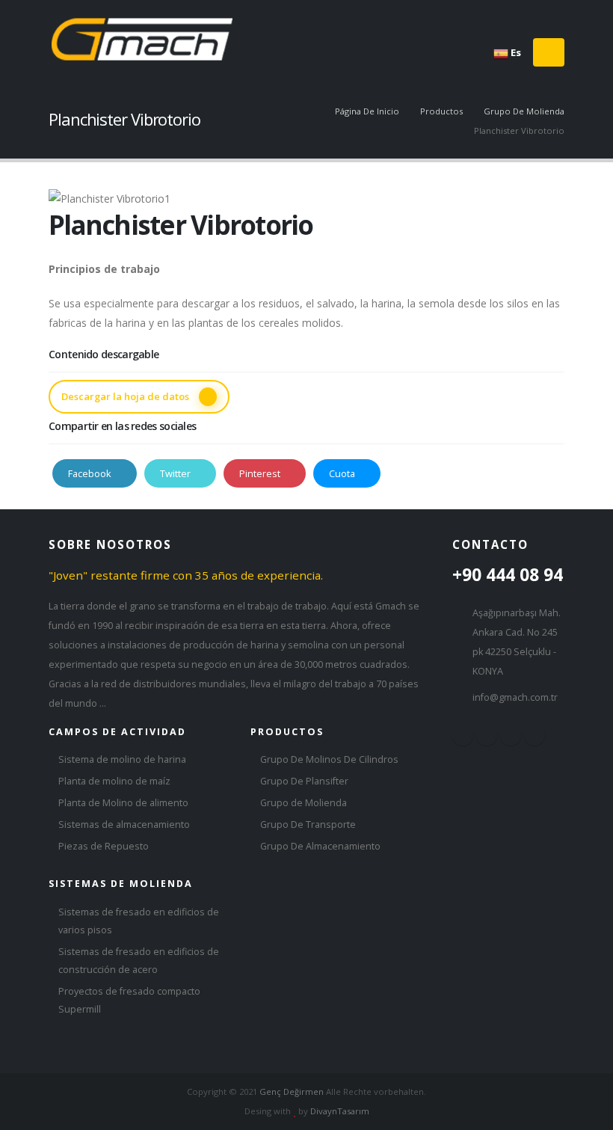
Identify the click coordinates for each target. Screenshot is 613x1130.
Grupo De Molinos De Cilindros (329, 759)
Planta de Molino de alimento (123, 802)
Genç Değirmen (291, 1091)
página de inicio (367, 111)
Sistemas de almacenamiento (124, 824)
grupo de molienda (524, 111)
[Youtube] (539, 15)
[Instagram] (517, 15)
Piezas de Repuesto (103, 846)
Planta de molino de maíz (114, 781)
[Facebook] (494, 15)
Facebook (91, 473)
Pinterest (261, 473)
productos (441, 111)
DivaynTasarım (339, 1111)
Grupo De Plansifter (304, 781)
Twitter (176, 473)
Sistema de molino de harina (122, 759)
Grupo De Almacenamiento (320, 846)
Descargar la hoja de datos (126, 396)
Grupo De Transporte (308, 824)
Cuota (343, 473)
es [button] (514, 52)
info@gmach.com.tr (515, 697)
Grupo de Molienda (303, 802)
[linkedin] (534, 735)
